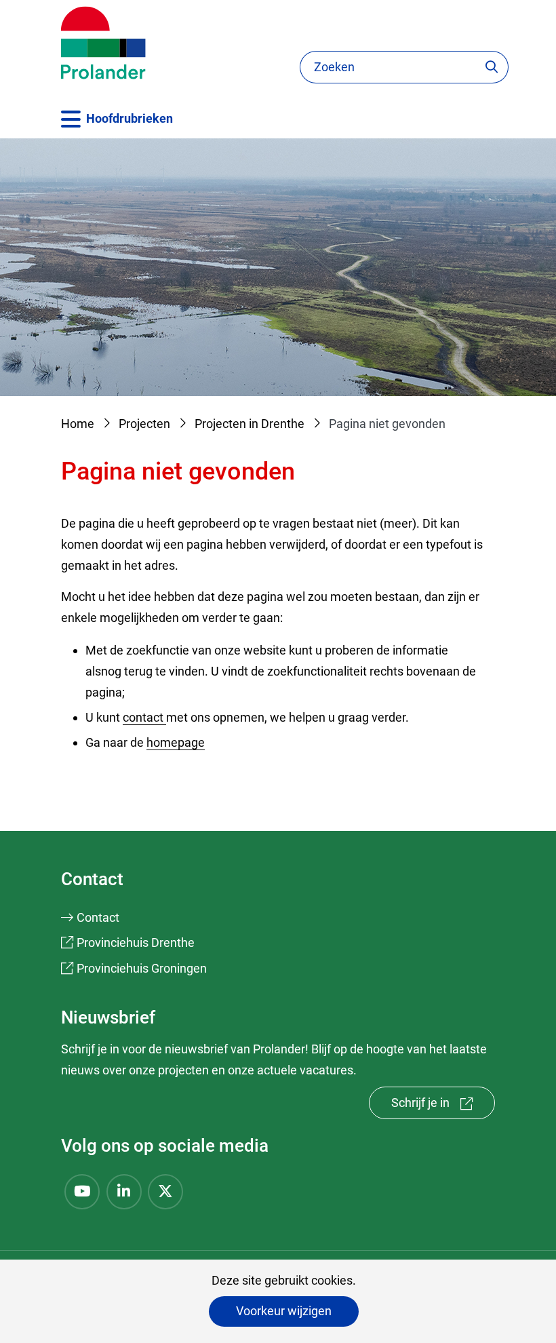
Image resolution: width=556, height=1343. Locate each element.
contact (144, 717)
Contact (98, 917)
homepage (175, 742)
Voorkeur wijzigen (284, 1311)
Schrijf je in (443, 1107)
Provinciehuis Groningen (142, 968)
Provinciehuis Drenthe (136, 942)
